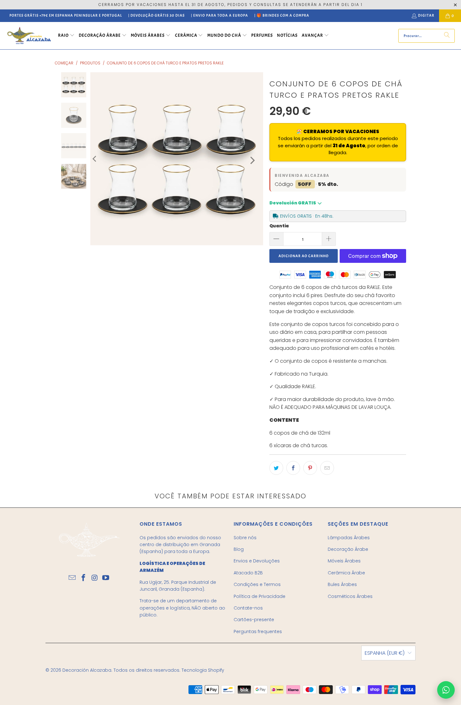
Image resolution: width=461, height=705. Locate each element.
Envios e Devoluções (257, 561)
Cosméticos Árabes (350, 596)
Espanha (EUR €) (385, 653)
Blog (239, 549)
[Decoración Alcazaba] (29, 35)
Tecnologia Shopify (203, 670)
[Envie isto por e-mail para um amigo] (327, 468)
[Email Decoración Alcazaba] (72, 578)
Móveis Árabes (344, 561)
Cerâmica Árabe (346, 573)
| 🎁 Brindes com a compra (281, 15)
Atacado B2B (248, 573)
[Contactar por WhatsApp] (446, 690)
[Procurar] (447, 36)
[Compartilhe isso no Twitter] (276, 468)
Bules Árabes (342, 584)
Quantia (279, 226)
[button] (66, 36)
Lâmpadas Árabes (349, 537)
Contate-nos (248, 608)
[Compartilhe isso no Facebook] (293, 468)
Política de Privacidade (259, 596)
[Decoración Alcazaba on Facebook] (83, 578)
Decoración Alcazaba (86, 670)
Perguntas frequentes (258, 631)
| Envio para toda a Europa (219, 15)
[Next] (252, 160)
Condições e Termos (257, 584)
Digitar (426, 15)
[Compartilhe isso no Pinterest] (310, 468)
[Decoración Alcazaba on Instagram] (94, 578)
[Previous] (95, 158)
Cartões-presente (254, 619)
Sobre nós (245, 537)
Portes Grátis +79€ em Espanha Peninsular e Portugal (65, 15)
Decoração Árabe (348, 549)
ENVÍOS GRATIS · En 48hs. (306, 216)
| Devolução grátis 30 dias (156, 15)
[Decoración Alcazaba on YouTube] (106, 578)
